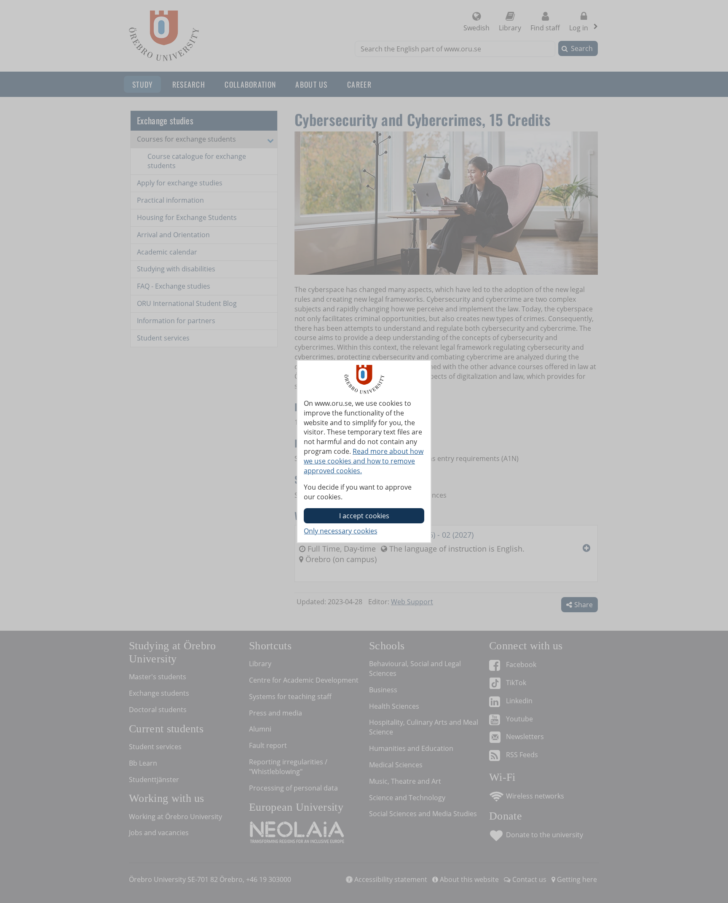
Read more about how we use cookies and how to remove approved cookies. (363, 461)
